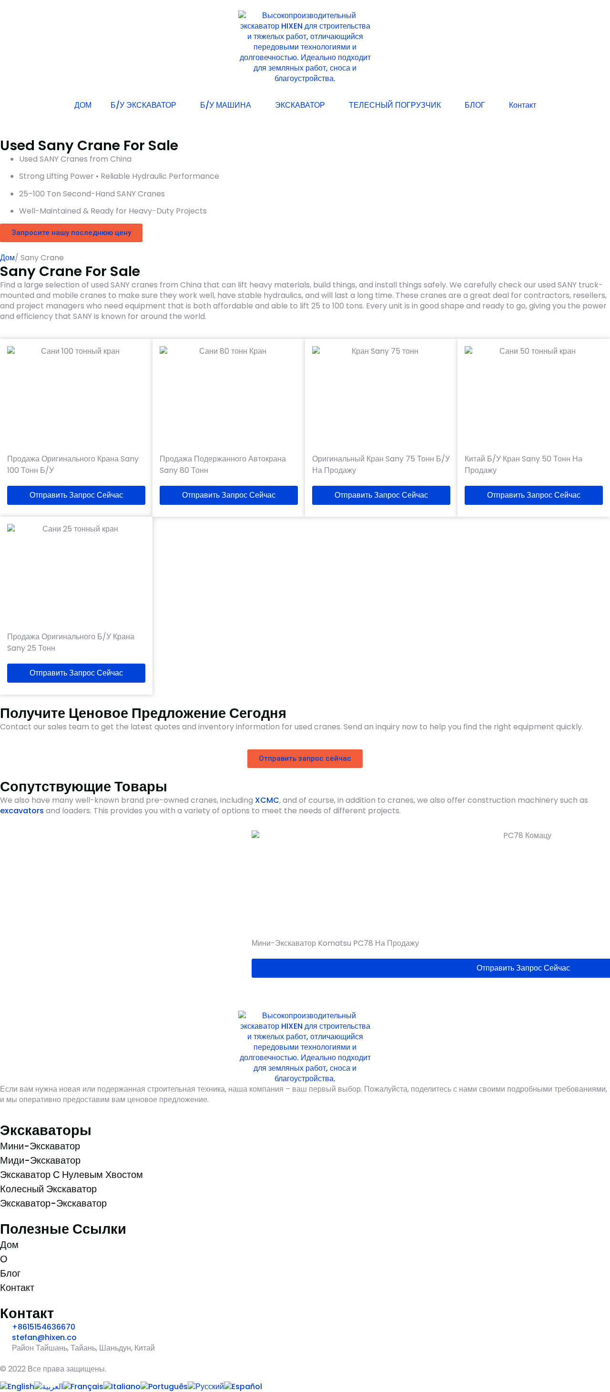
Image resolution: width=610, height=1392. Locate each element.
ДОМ (83, 105)
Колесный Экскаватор (48, 1189)
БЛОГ (475, 105)
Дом (7, 257)
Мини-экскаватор (40, 1146)
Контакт (522, 105)
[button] (9, 906)
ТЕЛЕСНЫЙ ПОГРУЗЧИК (395, 105)
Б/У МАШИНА (225, 105)
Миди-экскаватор (40, 1160)
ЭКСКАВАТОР (300, 105)
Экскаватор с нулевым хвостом (71, 1174)
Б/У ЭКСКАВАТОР (143, 105)
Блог (10, 1273)
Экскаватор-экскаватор (53, 1203)
